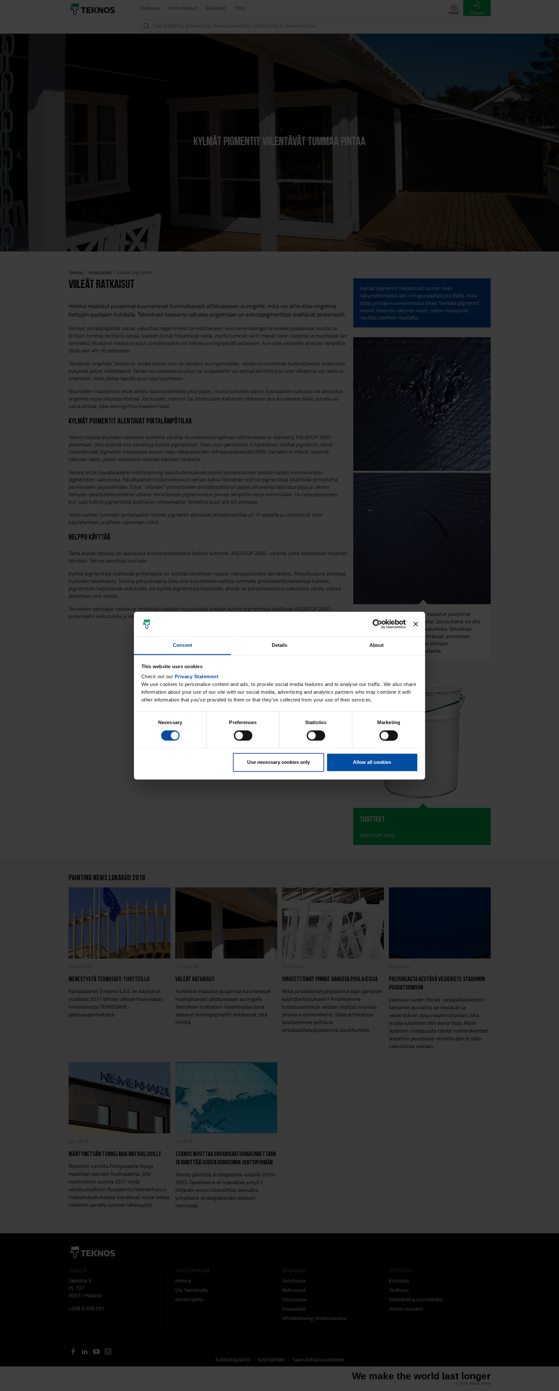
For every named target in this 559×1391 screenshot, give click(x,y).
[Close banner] (415, 624)
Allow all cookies (372, 762)
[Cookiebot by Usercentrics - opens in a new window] (377, 624)
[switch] (243, 735)
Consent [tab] (182, 645)
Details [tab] (280, 645)
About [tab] (376, 645)
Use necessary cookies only (278, 762)
